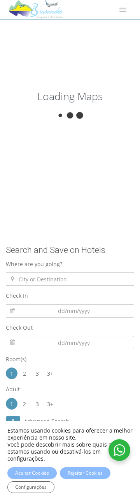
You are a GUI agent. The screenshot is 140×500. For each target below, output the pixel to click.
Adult (13, 389)
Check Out (19, 327)
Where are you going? (34, 264)
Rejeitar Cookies (85, 473)
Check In (17, 295)
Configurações (31, 487)
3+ (50, 373)
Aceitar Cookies (32, 473)
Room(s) (16, 359)
